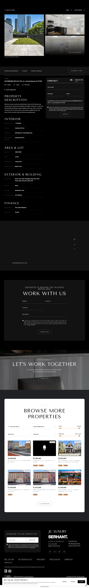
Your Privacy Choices (44, 586)
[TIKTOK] (59, 551)
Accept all (81, 581)
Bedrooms (36, 434)
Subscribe (32, 540)
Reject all (64, 581)
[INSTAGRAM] (54, 551)
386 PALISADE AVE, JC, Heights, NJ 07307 (19, 490)
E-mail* (48, 301)
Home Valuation (55, 559)
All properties (44, 503)
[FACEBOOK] (50, 551)
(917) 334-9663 (52, 543)
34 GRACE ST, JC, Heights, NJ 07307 (43, 461)
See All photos (75, 52)
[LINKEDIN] (64, 551)
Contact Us (44, 378)
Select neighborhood (38, 426)
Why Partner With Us (25, 559)
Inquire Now (44, 332)
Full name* (50, 93)
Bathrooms (11, 434)
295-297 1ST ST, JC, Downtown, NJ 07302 (19, 461)
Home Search (41, 559)
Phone (68, 93)
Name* (24, 301)
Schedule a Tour (76, 70)
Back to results (11, 10)
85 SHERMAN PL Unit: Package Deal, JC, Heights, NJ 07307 (69, 461)
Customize (73, 581)
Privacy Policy (63, 110)
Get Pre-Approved (11, 89)
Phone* (25, 307)
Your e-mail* (50, 87)
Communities (68, 559)
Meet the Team (9, 559)
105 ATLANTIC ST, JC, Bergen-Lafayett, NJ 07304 (68, 490)
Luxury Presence (28, 576)
